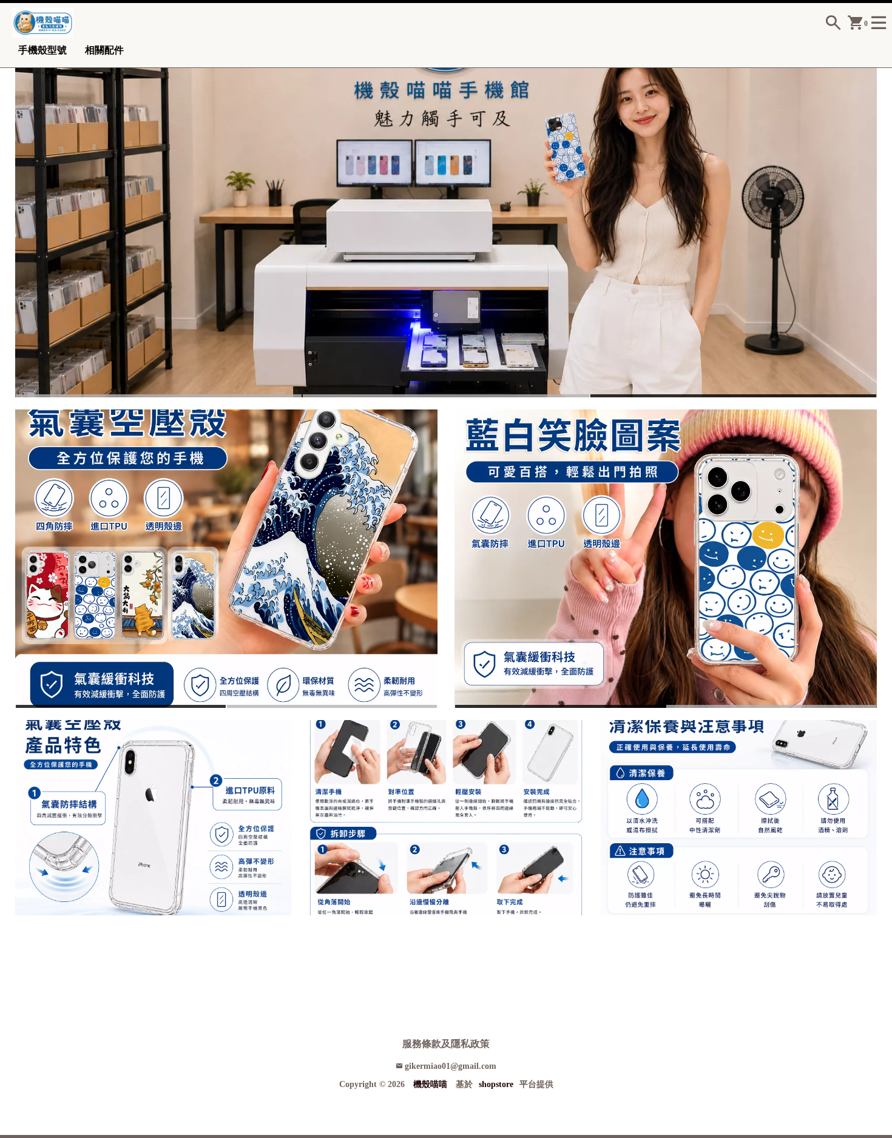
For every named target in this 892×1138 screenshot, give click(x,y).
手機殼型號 (42, 50)
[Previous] (23, 221)
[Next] (869, 221)
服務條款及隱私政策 (446, 1044)
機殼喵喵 (430, 1084)
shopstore (496, 1084)
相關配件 (104, 50)
